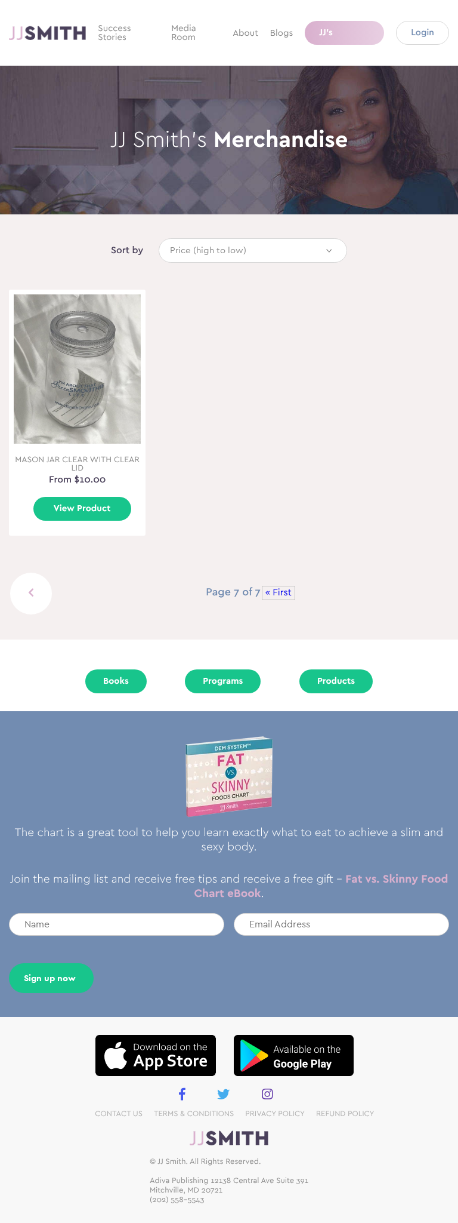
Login (422, 32)
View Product (82, 508)
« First (278, 593)
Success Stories (114, 33)
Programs (223, 681)
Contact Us (119, 1114)
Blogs (281, 33)
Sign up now (50, 978)
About (245, 33)
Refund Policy (345, 1114)
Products (336, 681)
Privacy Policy (275, 1114)
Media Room (183, 33)
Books (116, 681)
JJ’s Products (338, 36)
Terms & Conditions (194, 1114)
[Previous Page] (31, 593)
